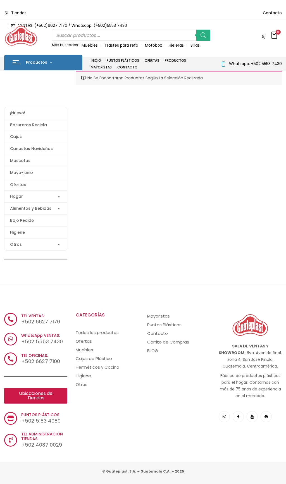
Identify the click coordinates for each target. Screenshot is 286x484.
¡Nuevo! (17, 113)
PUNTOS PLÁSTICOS (40, 415)
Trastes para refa (121, 45)
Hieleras (176, 45)
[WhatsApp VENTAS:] (10, 339)
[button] (275, 35)
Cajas (16, 136)
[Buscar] (203, 35)
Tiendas (19, 13)
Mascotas (20, 160)
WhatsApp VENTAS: (40, 335)
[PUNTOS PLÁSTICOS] (10, 418)
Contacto (272, 13)
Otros (16, 244)
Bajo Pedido (22, 220)
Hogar (16, 196)
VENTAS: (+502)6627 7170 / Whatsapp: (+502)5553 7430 (72, 25)
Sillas (195, 45)
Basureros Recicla (28, 125)
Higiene (17, 232)
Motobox (153, 45)
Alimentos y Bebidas (30, 208)
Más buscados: (65, 44)
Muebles (90, 45)
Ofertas (18, 184)
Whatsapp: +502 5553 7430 (255, 63)
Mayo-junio (21, 172)
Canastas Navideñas (31, 148)
